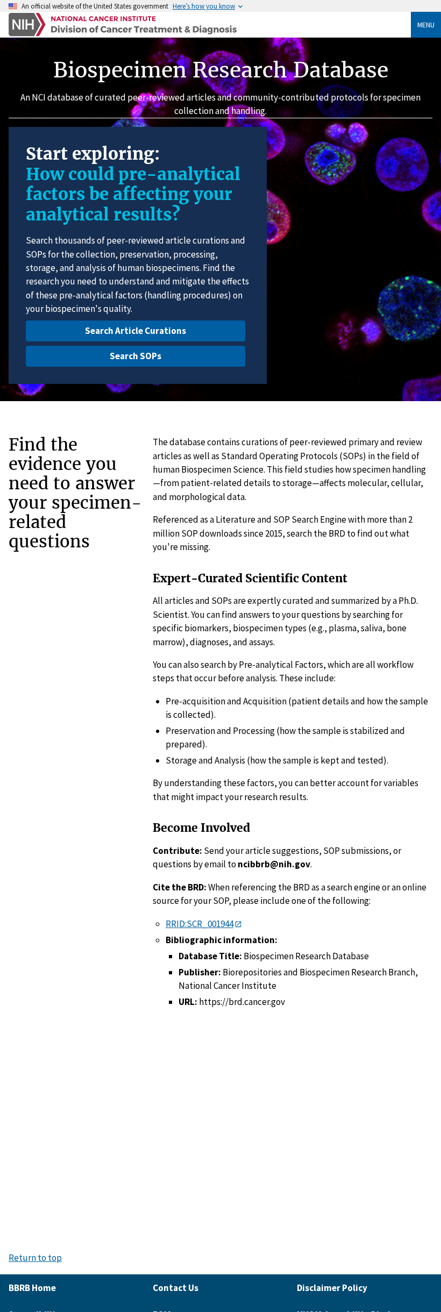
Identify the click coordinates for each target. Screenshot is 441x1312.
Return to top (35, 1258)
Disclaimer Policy (332, 1288)
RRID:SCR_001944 (199, 924)
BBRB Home (32, 1288)
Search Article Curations (135, 331)
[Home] (210, 24)
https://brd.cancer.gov (242, 1002)
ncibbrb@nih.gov (274, 864)
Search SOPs (135, 356)
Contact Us (175, 1288)
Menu (426, 25)
